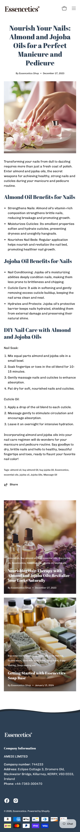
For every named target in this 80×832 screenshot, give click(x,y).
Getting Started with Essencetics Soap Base (36, 675)
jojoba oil (24, 474)
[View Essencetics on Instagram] (16, 801)
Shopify (45, 811)
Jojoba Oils (36, 474)
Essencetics (62, 470)
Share (14, 484)
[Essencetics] (22, 8)
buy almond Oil (30, 470)
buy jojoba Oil (46, 470)
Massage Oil (50, 474)
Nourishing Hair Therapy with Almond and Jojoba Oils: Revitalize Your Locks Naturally (39, 575)
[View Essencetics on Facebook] (7, 801)
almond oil (15, 470)
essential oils (11, 474)
